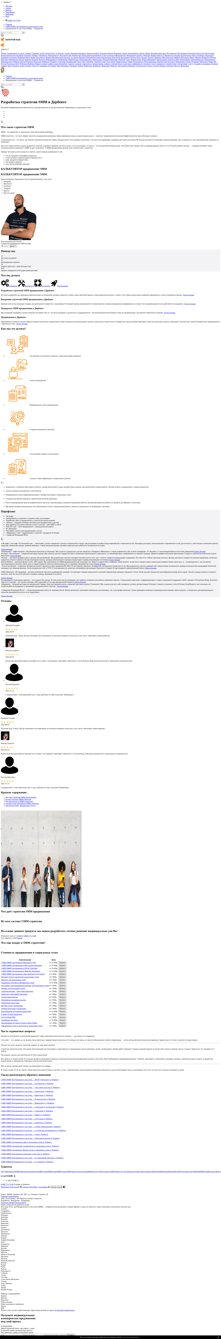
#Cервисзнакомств (145, 1172)
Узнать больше (188, 295)
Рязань (37, 64)
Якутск (177, 66)
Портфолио (10, 12)
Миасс (192, 58)
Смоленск (146, 64)
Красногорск (106, 58)
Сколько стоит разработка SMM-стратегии (22, 803)
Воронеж (20, 55)
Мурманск (206, 58)
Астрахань (60, 53)
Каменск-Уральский (206, 55)
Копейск (82, 58)
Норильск (37, 62)
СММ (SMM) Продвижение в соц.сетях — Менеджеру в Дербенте (27, 1095)
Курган (133, 58)
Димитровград (53, 55)
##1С (3, 1172)
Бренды (9, 10)
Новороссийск (174, 60)
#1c (119, 1172)
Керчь (28, 58)
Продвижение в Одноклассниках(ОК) (16, 1011)
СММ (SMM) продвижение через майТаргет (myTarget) (23, 974)
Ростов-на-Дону (13, 64)
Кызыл (144, 58)
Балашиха (82, 53)
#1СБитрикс (129, 1172)
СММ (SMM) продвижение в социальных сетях (24, 26)
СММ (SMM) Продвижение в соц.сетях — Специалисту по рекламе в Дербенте (32, 1107)
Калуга (194, 55)
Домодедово (76, 55)
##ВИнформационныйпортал (26, 1172)
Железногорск (120, 55)
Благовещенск (133, 53)
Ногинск (29, 62)
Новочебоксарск (197, 60)
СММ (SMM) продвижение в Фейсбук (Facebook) (20, 971)
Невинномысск (52, 60)
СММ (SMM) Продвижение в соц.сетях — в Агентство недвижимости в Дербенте (33, 1130)
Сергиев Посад (117, 64)
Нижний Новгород (110, 60)
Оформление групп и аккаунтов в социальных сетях (21, 1026)
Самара (50, 64)
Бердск (110, 53)
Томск (22, 66)
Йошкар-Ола (169, 55)
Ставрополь (160, 64)
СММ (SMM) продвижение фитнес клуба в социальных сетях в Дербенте (30, 1150)
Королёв (89, 58)
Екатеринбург (96, 55)
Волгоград (200, 53)
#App (136, 1172)
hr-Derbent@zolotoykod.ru (65, 1310)
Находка (42, 60)
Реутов (3, 64)
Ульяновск (43, 66)
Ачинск (67, 53)
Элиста (150, 66)
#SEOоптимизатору (185, 1172)
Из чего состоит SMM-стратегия (18, 799)
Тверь (9, 66)
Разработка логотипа (9, 1020)
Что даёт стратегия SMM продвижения (21, 797)
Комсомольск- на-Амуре (69, 58)
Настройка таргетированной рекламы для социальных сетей (25, 986)
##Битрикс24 (10, 1172)
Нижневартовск (85, 60)
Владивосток (172, 53)
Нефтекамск (63, 60)
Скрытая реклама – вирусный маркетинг (17, 991)
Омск (79, 62)
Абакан (4, 53)
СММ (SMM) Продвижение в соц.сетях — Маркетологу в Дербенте (27, 1103)
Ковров (49, 58)
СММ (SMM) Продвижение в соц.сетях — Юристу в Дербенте (25, 1115)
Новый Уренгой (19, 62)
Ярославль (185, 66)
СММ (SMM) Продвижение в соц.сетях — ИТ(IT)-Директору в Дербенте (29, 1080)
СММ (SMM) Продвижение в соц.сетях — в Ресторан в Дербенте (26, 1119)
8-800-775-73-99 (30, 936)
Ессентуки (111, 55)
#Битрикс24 (211, 1172)
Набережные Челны (16, 60)
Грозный (27, 55)
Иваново (146, 55)
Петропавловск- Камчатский (155, 62)
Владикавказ (182, 53)
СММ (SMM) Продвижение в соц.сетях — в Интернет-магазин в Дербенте (30, 1138)
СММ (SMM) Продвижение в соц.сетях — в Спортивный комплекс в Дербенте (32, 1158)
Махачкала (185, 58)
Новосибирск (185, 60)
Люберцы (158, 58)
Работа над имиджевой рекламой (14, 994)
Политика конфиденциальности (13, 1203)
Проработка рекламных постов (13, 1000)
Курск (139, 58)
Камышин (5, 58)
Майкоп (177, 58)
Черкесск (113, 66)
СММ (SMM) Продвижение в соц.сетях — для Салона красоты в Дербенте (30, 1087)
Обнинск (53, 62)
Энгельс (156, 66)
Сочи (153, 64)
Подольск (171, 62)
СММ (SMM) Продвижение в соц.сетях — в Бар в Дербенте (24, 1134)
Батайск (96, 53)
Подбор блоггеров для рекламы (13, 1009)
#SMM (200, 1172)
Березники (118, 53)
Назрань (28, 60)
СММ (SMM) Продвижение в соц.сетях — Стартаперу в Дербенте (27, 1111)
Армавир (35, 53)
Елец (104, 55)
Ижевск (154, 55)
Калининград (186, 55)
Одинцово (61, 62)
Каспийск (13, 58)
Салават (44, 64)
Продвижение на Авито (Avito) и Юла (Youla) (19, 1023)
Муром (213, 58)
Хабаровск (64, 66)
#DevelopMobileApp (160, 1172)
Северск (107, 64)
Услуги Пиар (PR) (8, 1017)
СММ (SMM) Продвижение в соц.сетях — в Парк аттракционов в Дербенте (31, 1127)
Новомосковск (162, 60)
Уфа (58, 66)
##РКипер (114, 1172)
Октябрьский (71, 62)
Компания (9, 14)
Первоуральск (121, 62)
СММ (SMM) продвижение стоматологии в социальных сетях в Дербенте (30, 1146)
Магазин (9, 6)
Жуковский (131, 55)
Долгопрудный (65, 55)
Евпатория (86, 55)
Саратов (78, 64)
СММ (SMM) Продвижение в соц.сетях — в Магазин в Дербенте (26, 1123)
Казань (177, 55)
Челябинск (97, 66)
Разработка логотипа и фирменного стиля (17, 983)
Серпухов (127, 64)
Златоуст (139, 55)
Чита (120, 66)
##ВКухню (42, 1172)
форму (20, 938)
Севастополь (87, 64)
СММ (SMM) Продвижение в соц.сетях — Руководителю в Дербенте (28, 1099)
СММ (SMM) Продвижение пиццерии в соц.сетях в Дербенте (25, 1154)
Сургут (190, 64)
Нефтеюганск (73, 60)
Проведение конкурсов (10, 1003)
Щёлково (131, 66)
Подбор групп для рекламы (12, 1006)
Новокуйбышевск (149, 60)
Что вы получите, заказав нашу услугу (21, 806)
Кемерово (21, 58)
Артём (42, 53)
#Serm (195, 1172)
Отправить (70, 1335)
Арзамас (28, 53)
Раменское (212, 62)
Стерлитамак (182, 64)
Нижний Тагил (124, 60)
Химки (80, 66)
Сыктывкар (205, 64)
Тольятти (15, 66)
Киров (33, 58)
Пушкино (195, 62)
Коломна (55, 58)
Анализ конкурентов (9, 997)
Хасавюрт (73, 66)
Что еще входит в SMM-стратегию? (19, 801)
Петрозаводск (138, 62)
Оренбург (90, 62)
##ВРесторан (62, 1172)
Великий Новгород (158, 53)
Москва (198, 58)
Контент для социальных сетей (13, 980)
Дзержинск (42, 55)
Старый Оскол (171, 64)
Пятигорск (203, 62)
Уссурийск (52, 66)
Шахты (125, 66)
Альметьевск (12, 53)
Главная (9, 24)
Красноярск (125, 58)
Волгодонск (210, 53)
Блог (7, 16)
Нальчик (35, 60)
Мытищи (4, 60)
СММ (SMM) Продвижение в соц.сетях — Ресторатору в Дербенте (27, 1084)
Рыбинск (31, 64)
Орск (108, 62)
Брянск (148, 53)
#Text (205, 1172)
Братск (142, 53)
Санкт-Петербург (60, 64)
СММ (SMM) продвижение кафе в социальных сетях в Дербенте (26, 1142)
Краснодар (116, 58)
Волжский (5, 55)
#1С (122, 1172)
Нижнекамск (97, 60)
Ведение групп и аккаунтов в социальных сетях (20, 977)
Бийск (124, 53)
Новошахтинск (7, 62)
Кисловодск (41, 58)
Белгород (103, 53)
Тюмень (28, 66)
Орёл (84, 62)
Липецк (151, 58)
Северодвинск (97, 64)
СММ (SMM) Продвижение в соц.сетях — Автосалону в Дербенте (27, 1091)
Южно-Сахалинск (167, 66)
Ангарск (21, 53)
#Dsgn (170, 1172)
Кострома (97, 58)
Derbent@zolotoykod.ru (10, 1196)
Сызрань (197, 64)
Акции (8, 8)
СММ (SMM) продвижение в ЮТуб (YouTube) (19, 968)
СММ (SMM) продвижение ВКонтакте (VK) (18, 963)
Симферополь (136, 64)
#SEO (175, 1172)
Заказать (62, 962)
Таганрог (214, 64)
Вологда (13, 55)
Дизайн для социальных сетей (13, 988)
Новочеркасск (209, 60)
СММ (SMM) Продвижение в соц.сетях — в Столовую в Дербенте (27, 1162)
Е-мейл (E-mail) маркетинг (11, 1014)
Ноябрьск (45, 62)
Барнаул (90, 53)
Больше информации (131, 1337)
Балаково (74, 53)
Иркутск (160, 55)
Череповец (105, 66)
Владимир (192, 53)
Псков (188, 62)
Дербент (34, 55)
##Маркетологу (93, 1172)
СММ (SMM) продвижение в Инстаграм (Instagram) (21, 965)
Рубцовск (23, 64)
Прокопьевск (180, 62)
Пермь (129, 62)
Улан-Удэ (35, 66)
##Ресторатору (104, 1172)
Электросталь (141, 66)
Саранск (71, 64)
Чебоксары (88, 66)
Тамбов (4, 66)
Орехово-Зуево (100, 62)
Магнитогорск (168, 58)
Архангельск (50, 53)
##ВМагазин (52, 1172)
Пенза (113, 62)
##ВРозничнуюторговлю (77, 1172)
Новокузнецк (136, 60)
